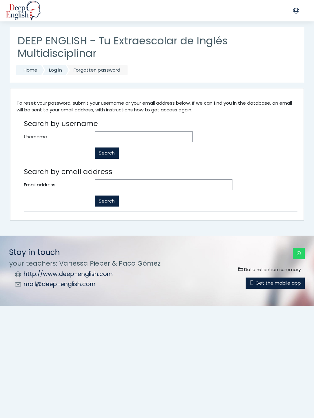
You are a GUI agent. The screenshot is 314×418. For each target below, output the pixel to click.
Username (35, 136)
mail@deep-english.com (60, 284)
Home (30, 70)
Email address (40, 184)
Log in (55, 70)
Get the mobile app (277, 283)
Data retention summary (272, 269)
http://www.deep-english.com (68, 274)
